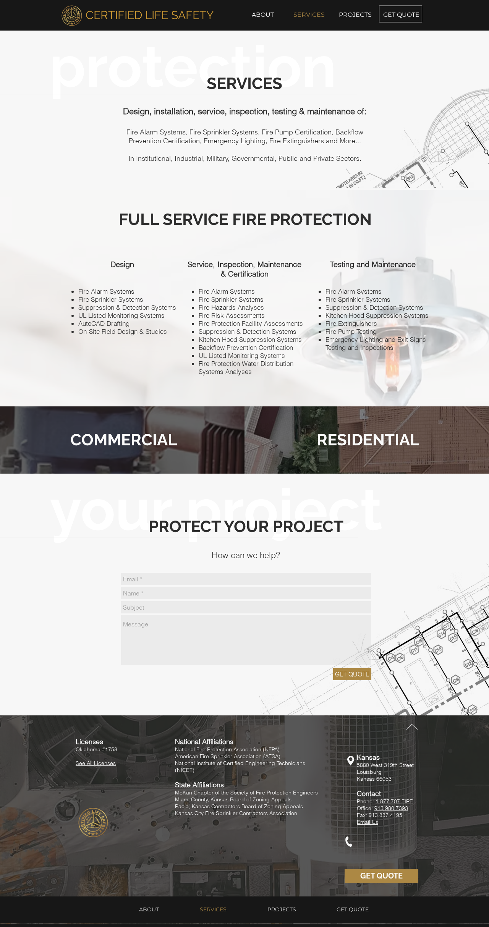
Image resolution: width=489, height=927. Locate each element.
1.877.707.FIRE (394, 801)
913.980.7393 (391, 808)
